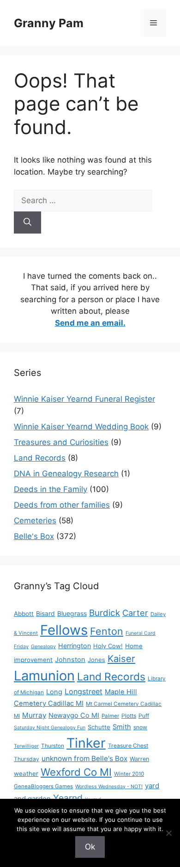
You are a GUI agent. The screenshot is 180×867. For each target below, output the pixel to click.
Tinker (86, 743)
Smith (122, 727)
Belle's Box (34, 536)
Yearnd (68, 797)
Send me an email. (90, 323)
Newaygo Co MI (73, 715)
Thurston (52, 746)
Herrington (74, 646)
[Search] (27, 222)
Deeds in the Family (50, 489)
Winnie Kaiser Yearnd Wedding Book (81, 426)
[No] (168, 833)
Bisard (45, 613)
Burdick (104, 613)
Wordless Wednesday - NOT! (109, 787)
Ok (90, 846)
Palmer (110, 716)
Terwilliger (26, 746)
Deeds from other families (62, 505)
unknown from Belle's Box (84, 758)
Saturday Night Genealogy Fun (49, 728)
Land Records (40, 458)
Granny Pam (49, 23)
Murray (34, 715)
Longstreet (83, 691)
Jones (96, 659)
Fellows (64, 630)
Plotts (128, 715)
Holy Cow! (108, 646)
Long (54, 692)
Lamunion (44, 676)
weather (26, 773)
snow (140, 727)
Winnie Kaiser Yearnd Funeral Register (84, 399)
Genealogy (43, 647)
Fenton (106, 631)
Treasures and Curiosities (61, 442)
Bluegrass (72, 613)
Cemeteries (35, 520)
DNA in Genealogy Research (66, 473)
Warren (139, 759)
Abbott (24, 613)
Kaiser (121, 658)
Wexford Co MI (76, 772)
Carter (135, 613)
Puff (143, 715)
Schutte (99, 727)
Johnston (70, 660)
